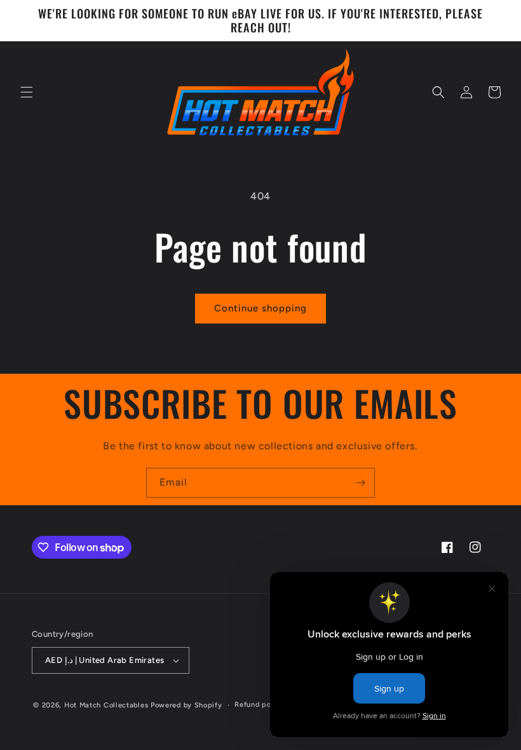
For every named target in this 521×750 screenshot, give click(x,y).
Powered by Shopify (186, 705)
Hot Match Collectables (106, 705)
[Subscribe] (360, 483)
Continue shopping (260, 308)
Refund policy (259, 704)
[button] (27, 92)
